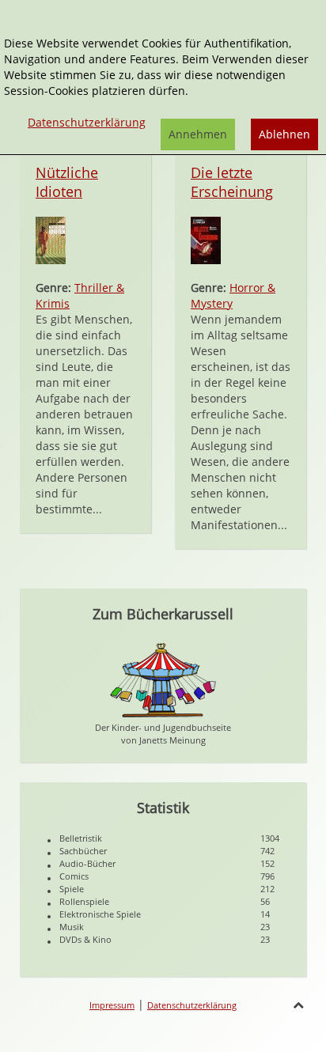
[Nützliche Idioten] (51, 239)
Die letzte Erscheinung (232, 182)
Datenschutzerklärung (192, 1005)
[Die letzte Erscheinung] (206, 239)
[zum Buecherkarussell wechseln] (163, 679)
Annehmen (198, 134)
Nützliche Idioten (67, 182)
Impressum (112, 1005)
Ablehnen (284, 134)
